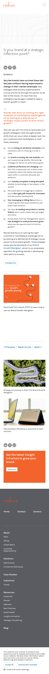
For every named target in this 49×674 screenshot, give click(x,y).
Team (6, 537)
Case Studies (10, 574)
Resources (9, 592)
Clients (7, 584)
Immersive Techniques (13, 567)
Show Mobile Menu (44, 5)
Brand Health (9, 612)
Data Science (9, 563)
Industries (9, 580)
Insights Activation (12, 616)
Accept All (9, 665)
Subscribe (8, 596)
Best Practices (10, 608)
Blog (6, 628)
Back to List (24, 347)
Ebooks (7, 600)
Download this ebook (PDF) (17, 307)
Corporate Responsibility (10, 550)
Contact (21, 511)
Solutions (8, 558)
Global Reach (9, 545)
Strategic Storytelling (13, 620)
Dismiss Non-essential (27, 665)
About (7, 533)
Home (7, 511)
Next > (38, 347)
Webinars (8, 604)
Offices (6, 541)
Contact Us (10, 263)
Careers (37, 511)
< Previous (9, 347)
